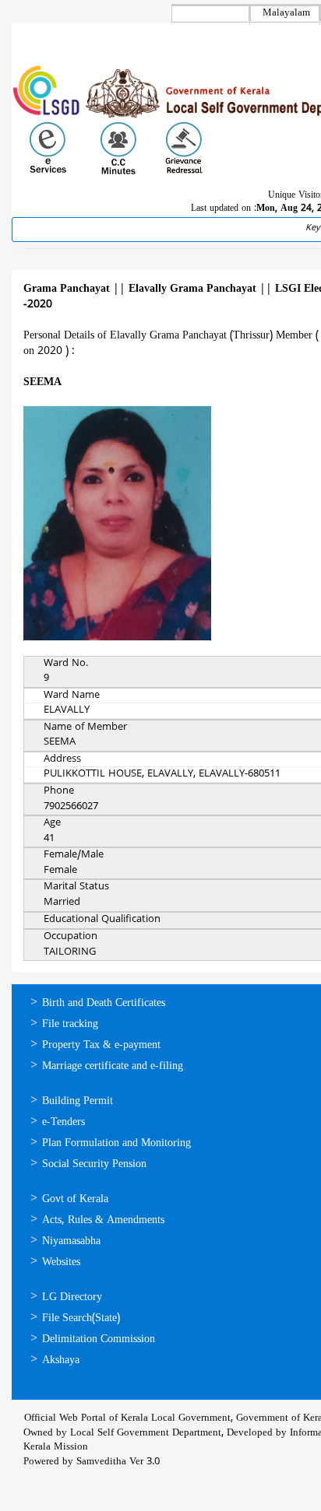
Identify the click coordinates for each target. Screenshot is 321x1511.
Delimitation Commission (98, 1339)
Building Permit (77, 1101)
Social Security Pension (94, 1164)
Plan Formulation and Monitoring (116, 1143)
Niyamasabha (71, 1241)
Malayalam (286, 13)
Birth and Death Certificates (103, 1003)
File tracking (70, 1024)
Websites (61, 1262)
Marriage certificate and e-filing (112, 1066)
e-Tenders (63, 1122)
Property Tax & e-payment (101, 1045)
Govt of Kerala (75, 1199)
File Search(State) (81, 1318)
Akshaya (60, 1360)
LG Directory (72, 1297)
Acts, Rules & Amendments (103, 1220)
